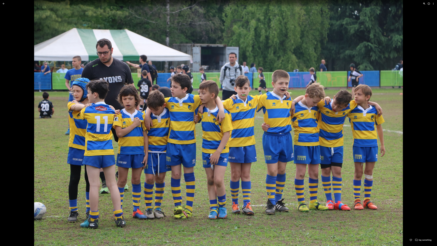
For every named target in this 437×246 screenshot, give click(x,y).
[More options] (433, 3)
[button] (6, 123)
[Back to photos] (3, 3)
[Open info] (429, 3)
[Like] (410, 240)
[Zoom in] (424, 3)
